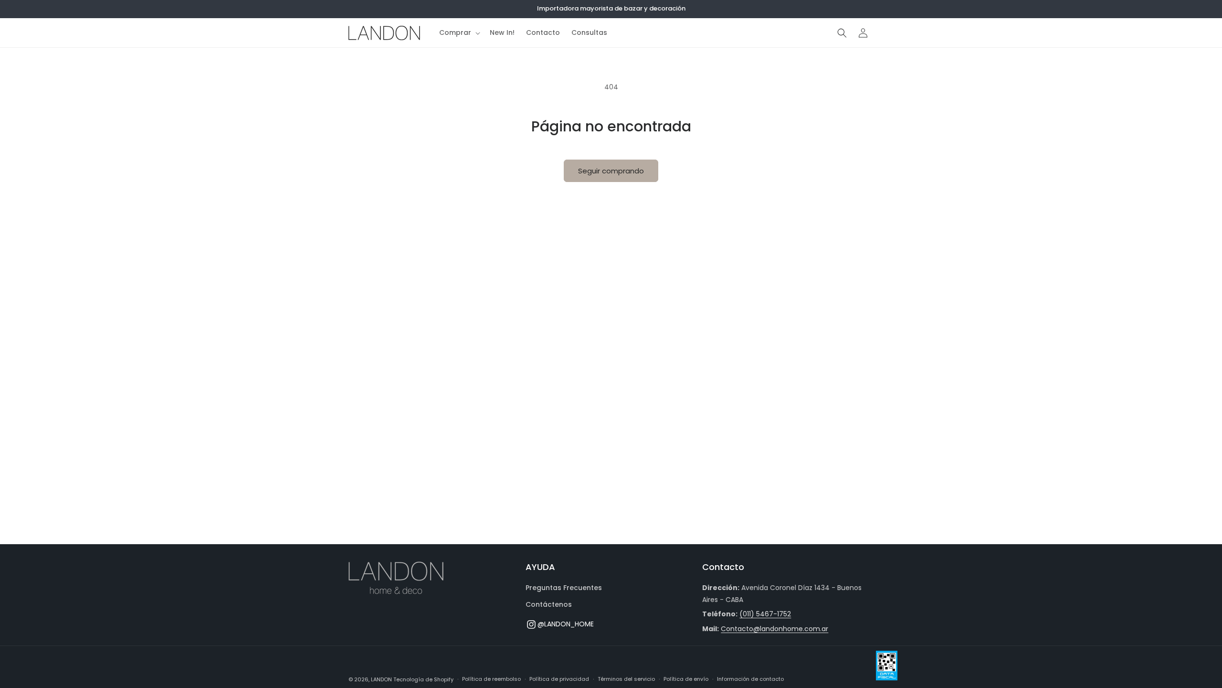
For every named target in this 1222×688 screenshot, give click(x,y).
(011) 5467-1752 (765, 614)
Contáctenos (549, 604)
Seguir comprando (611, 171)
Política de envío (686, 679)
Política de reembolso (491, 679)
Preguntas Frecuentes (564, 587)
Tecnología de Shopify (423, 679)
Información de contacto (750, 679)
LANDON (381, 679)
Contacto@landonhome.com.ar (774, 629)
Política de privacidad (559, 679)
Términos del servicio (626, 679)
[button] (458, 32)
